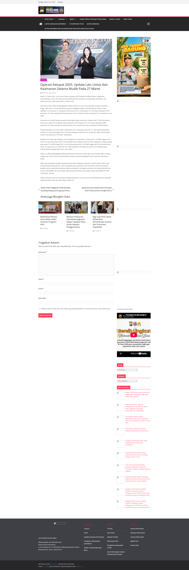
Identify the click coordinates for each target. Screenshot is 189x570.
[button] (54, 19)
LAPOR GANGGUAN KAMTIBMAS (55, 24)
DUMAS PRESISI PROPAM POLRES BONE (93, 19)
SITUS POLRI (49, 19)
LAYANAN (61, 19)
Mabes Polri (134, 541)
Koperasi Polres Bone (137, 533)
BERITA (72, 19)
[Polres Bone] (40, 24)
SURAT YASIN (127, 19)
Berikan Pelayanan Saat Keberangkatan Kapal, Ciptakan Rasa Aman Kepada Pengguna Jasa (76, 221)
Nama (41, 279)
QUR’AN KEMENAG (93, 24)
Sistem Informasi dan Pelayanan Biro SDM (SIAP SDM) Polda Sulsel (69, 29)
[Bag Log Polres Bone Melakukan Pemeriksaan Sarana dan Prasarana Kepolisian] (102, 203)
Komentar (42, 252)
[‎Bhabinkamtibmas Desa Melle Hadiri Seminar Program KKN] (50, 203)
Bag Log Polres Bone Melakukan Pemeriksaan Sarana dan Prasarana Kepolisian (102, 221)
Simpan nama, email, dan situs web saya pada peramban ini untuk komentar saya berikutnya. (75, 309)
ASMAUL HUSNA (114, 19)
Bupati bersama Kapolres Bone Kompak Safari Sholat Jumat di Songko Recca (97, 189)
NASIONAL (43, 80)
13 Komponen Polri (76, 24)
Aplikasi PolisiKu (112, 537)
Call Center (111, 533)
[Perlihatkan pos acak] (148, 24)
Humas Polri (134, 545)
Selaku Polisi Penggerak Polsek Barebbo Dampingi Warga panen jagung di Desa (56, 189)
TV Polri (109, 529)
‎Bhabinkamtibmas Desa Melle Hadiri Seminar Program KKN (48, 220)
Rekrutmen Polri (112, 541)
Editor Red (53, 93)
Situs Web (42, 298)
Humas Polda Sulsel (137, 537)
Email (41, 289)
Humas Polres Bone (137, 529)
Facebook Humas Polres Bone (94, 537)
